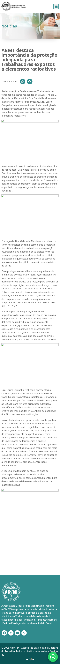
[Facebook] (4, 633)
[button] (56, 6)
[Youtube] (17, 633)
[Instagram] (11, 633)
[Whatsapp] (24, 633)
